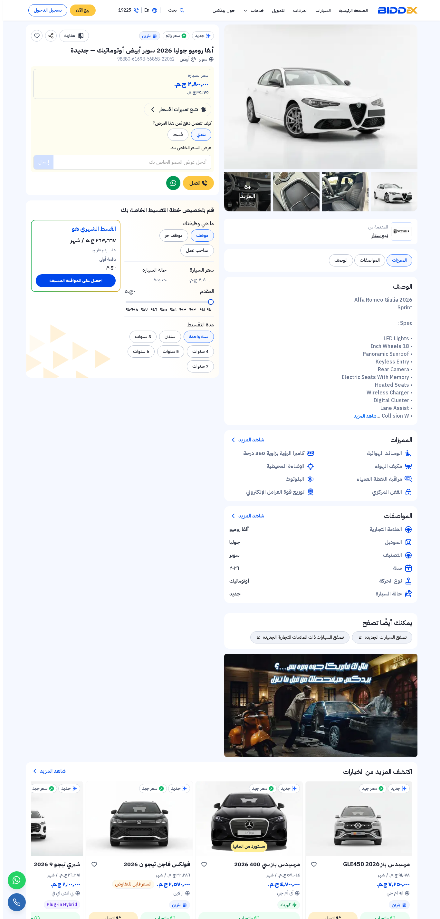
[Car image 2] (345, 191)
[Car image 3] (296, 191)
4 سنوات (200, 351)
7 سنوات (200, 366)
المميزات (399, 260)
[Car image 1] (394, 191)
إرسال (43, 162)
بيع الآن (83, 10)
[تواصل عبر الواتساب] (173, 183)
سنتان (170, 336)
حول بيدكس (224, 10)
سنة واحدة (198, 336)
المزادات (300, 10)
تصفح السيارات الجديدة (386, 637)
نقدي (201, 134)
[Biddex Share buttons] (51, 36)
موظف (202, 235)
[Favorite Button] (314, 864)
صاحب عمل (197, 250)
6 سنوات (141, 351)
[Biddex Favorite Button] (37, 36)
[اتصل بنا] (17, 902)
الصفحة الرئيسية (353, 10)
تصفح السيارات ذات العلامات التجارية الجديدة (303, 637)
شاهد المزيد (365, 416)
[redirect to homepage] (397, 10)
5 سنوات (171, 351)
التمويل (278, 10)
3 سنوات (143, 336)
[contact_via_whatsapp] (17, 880)
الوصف (341, 260)
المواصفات (370, 260)
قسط (178, 134)
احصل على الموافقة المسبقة (75, 280)
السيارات (323, 10)
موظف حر (174, 235)
